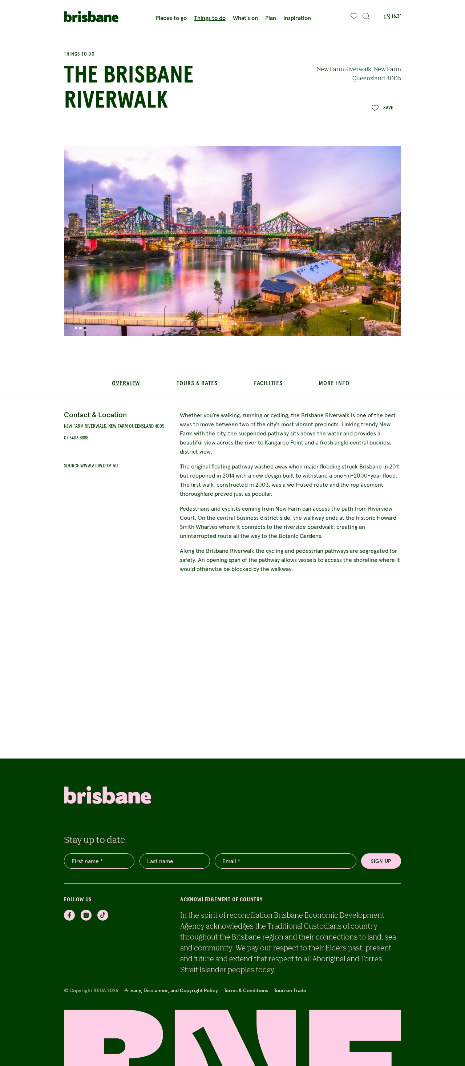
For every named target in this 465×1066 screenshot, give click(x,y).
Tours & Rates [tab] (197, 383)
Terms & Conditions (246, 990)
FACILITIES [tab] (268, 383)
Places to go (171, 17)
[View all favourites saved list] (353, 16)
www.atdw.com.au (99, 466)
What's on (245, 17)
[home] (91, 16)
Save (388, 107)
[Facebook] (69, 915)
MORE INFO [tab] (334, 383)
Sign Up (381, 861)
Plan (270, 17)
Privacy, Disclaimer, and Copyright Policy (171, 990)
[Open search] (366, 16)
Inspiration (297, 17)
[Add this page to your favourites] (354, 16)
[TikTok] (102, 915)
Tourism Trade (290, 990)
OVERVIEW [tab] (126, 383)
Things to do (210, 17)
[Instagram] (86, 915)
